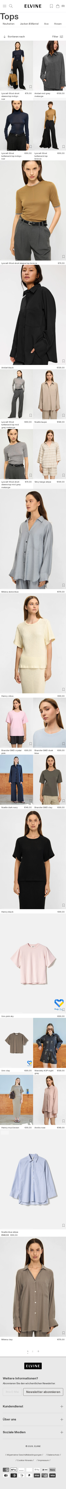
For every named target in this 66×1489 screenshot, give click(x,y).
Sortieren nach (16, 36)
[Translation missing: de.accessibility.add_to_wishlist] (30, 86)
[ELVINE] (33, 5)
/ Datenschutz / (53, 1455)
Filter (55, 36)
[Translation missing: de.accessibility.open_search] (11, 6)
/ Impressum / (43, 1460)
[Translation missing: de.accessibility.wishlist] (51, 6)
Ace (46, 23)
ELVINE (37, 1446)
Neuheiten (8, 23)
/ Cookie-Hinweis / (25, 1460)
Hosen (58, 23)
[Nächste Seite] (38, 1352)
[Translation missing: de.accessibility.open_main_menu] (4, 6)
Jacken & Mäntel (29, 23)
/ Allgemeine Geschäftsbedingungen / (24, 1455)
